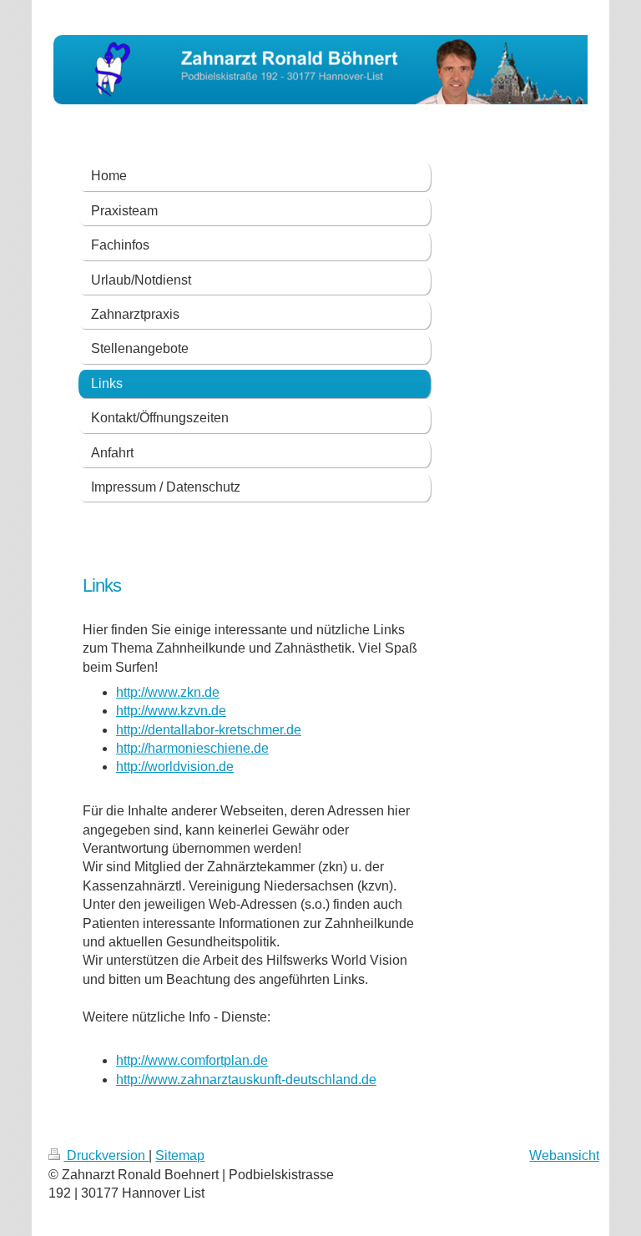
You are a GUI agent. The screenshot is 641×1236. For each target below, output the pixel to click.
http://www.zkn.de (168, 692)
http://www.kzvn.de (171, 711)
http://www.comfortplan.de (192, 1060)
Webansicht (564, 1155)
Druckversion (106, 1155)
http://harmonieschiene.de (192, 748)
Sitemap (179, 1155)
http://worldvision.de (175, 766)
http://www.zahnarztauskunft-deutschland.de (246, 1079)
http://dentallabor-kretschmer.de (208, 730)
